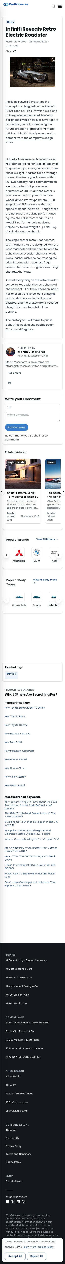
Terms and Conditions (19, 1154)
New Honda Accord (16, 759)
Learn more (29, 1247)
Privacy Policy (13, 1146)
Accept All (15, 1256)
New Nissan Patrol (15, 785)
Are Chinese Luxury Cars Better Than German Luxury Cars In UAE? (31, 849)
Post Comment (17, 427)
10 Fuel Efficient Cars (18, 994)
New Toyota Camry (16, 725)
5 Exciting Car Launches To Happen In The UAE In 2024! (31, 823)
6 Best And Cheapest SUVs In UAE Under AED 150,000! (30, 866)
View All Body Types (45, 579)
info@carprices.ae (16, 1196)
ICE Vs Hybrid (13, 1076)
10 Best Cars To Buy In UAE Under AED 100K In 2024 (30, 875)
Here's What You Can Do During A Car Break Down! (30, 858)
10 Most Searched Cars (19, 969)
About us (11, 1130)
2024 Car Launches (17, 1102)
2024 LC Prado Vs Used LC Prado (24, 1048)
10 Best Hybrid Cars (16, 1003)
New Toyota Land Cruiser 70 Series (25, 707)
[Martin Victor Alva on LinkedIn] (9, 383)
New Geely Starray (15, 776)
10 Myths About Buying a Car (22, 986)
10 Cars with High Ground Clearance (26, 960)
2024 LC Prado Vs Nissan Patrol (23, 1057)
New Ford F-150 (13, 742)
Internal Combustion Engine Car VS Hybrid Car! (32, 839)
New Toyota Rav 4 (15, 716)
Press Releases (14, 1181)
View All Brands (45, 539)
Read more (14, 373)
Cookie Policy (13, 1162)
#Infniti (11, 673)
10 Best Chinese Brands (19, 977)
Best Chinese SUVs (16, 1111)
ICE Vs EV (11, 1085)
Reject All (36, 1256)
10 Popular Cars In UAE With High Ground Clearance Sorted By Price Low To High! (28, 832)
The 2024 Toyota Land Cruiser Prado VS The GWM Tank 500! (30, 815)
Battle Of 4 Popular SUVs (20, 1031)
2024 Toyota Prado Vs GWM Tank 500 (27, 1022)
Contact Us (12, 1138)
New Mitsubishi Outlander (19, 751)
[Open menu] (60, 6)
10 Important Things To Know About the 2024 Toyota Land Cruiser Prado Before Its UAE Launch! (31, 805)
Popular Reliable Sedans (19, 1093)
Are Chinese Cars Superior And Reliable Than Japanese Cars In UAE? (30, 884)
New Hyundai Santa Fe (17, 733)
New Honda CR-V (14, 768)
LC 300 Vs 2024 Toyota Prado (23, 1040)
